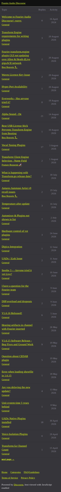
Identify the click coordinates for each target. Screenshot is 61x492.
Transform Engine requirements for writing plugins (15, 36)
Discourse (18, 484)
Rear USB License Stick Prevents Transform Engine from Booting (17, 129)
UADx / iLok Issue (12, 258)
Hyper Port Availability (14, 86)
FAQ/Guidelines (31, 472)
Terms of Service (10, 478)
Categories (15, 472)
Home (5, 472)
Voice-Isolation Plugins (15, 434)
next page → (8, 459)
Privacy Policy (28, 478)
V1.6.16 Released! (12, 313)
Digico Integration (12, 246)
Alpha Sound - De (11, 114)
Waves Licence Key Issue (16, 74)
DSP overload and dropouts (17, 301)
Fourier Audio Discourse (13, 3)
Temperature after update (16, 203)
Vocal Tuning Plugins (13, 145)
